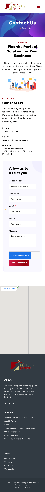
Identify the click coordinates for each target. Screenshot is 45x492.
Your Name (14, 193)
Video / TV (8, 424)
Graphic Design (10, 421)
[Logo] (14, 6)
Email (11, 206)
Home (16, 28)
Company (8, 462)
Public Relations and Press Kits (17, 439)
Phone (12, 218)
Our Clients (9, 469)
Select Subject (15, 181)
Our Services (9, 458)
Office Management (12, 431)
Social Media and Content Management (20, 428)
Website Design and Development (18, 417)
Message (13, 231)
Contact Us (8, 465)
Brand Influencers (11, 435)
